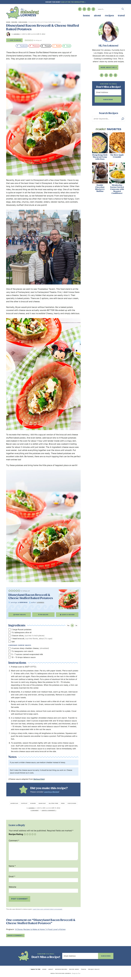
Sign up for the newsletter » (73, 2)
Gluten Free (53, 803)
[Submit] (123, 9)
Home (86, 15)
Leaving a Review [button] (51, 792)
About (97, 15)
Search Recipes (108, 113)
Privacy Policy (94, 969)
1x (72, 625)
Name (12, 866)
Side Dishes (23, 22)
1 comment (34, 810)
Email (12, 876)
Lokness (17, 34)
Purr (79, 973)
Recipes (109, 15)
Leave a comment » (49, 810)
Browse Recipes (61, 969)
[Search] (123, 118)
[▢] (9, 629)
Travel (121, 15)
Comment (14, 840)
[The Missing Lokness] (22, 13)
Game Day (42, 803)
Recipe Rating (16, 834)
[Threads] (93, 9)
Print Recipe (20, 614)
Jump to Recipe (15, 40)
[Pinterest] (89, 9)
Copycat (24, 803)
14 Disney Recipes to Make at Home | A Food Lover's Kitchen (40, 929)
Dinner (33, 803)
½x (68, 625)
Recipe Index (74, 969)
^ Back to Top (35, 969)
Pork (63, 803)
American (14, 803)
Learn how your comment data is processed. (47, 909)
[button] (25, 40)
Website (12, 887)
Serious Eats (38, 779)
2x (76, 625)
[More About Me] (108, 31)
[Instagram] (84, 9)
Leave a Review (68, 614)
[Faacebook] (80, 9)
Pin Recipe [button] (44, 614)
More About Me (108, 67)
